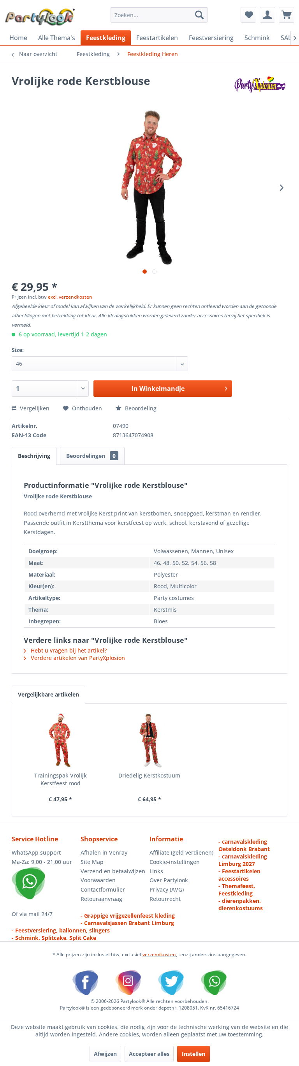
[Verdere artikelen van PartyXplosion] (259, 88)
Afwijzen (105, 1053)
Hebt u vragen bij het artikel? (68, 650)
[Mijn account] (267, 15)
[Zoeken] (199, 15)
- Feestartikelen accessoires (239, 874)
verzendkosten (159, 954)
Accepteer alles (149, 1053)
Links (156, 871)
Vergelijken (33, 408)
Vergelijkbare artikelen (48, 694)
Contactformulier (103, 889)
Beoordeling (140, 408)
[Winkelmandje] (286, 15)
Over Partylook (169, 880)
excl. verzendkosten (70, 297)
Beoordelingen (91, 455)
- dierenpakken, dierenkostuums (240, 904)
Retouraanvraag (101, 898)
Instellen (193, 1053)
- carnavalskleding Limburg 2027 (242, 860)
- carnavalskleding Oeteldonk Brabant (244, 845)
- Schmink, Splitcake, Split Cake (54, 937)
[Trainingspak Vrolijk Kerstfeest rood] (60, 740)
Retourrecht (165, 898)
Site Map (92, 861)
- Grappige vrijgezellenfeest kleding (128, 915)
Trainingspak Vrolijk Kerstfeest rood (60, 779)
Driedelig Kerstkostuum (149, 775)
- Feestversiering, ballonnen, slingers (61, 930)
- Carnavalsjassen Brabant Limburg (127, 923)
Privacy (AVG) (167, 889)
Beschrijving (34, 455)
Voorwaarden (98, 880)
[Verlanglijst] (248, 15)
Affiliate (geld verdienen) (181, 852)
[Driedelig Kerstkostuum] (149, 740)
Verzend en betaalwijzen (113, 871)
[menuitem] (159, 15)
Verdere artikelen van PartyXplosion (77, 657)
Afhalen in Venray (104, 852)
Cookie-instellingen (175, 861)
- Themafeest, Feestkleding (236, 889)
